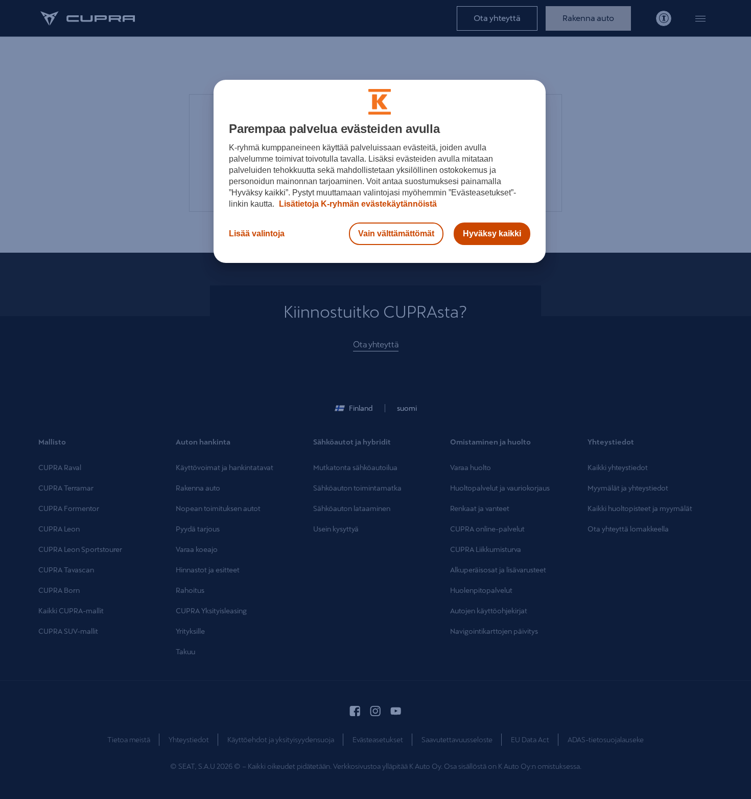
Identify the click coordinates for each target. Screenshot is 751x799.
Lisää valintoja (257, 233)
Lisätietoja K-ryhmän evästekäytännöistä (357, 203)
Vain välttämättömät (396, 233)
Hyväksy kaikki (492, 233)
